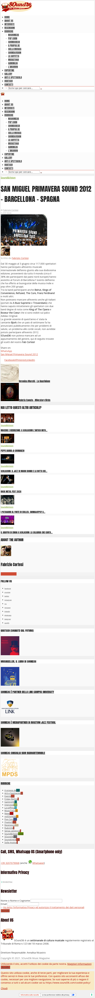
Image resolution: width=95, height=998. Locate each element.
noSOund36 (13, 35)
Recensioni (9, 27)
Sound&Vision (14, 52)
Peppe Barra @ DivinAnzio (12, 450)
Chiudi (4, 988)
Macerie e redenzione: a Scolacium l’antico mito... (24, 430)
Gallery (8, 74)
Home (7, 17)
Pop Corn (12, 38)
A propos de (14, 45)
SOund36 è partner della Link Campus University (27, 692)
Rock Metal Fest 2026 (11, 491)
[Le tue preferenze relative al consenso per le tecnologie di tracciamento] (92, 995)
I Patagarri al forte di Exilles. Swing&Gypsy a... (23, 512)
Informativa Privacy (7, 882)
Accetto (5, 967)
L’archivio (13, 66)
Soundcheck (14, 42)
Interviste (9, 24)
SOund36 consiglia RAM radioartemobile (23, 753)
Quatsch (8, 81)
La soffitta (13, 56)
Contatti (8, 84)
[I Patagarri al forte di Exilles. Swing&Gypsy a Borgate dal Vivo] (7, 503)
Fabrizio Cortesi (10, 210)
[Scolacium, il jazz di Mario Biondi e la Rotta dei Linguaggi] (7, 462)
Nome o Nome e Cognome (15, 900)
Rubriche (8, 31)
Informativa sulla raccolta (30, 995)
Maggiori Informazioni (79, 964)
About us (8, 20)
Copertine (9, 70)
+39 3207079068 (10, 863)
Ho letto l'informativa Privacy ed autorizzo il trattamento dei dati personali (43, 907)
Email (4, 904)
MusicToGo (13, 59)
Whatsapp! (38, 863)
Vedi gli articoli (9, 574)
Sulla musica (14, 49)
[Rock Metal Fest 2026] (7, 483)
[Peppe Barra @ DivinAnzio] (7, 442)
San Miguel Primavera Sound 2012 (19, 354)
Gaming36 (13, 63)
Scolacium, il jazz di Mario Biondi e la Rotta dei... (24, 471)
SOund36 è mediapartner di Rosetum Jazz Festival (28, 722)
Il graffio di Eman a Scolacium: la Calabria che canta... (27, 532)
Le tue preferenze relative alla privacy (55, 995)
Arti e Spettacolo (13, 77)
